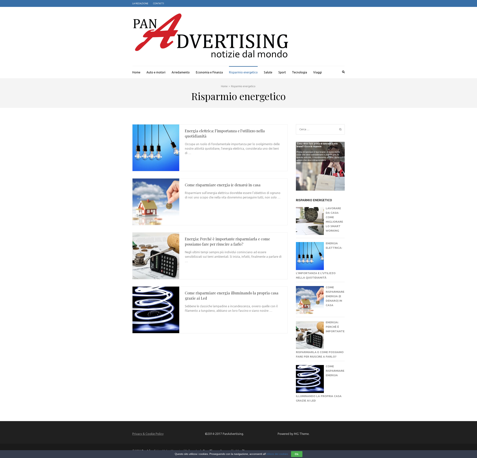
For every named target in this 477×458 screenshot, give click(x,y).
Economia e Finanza (209, 72)
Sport (282, 72)
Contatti (158, 3)
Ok (297, 454)
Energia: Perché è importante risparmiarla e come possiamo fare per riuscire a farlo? (227, 241)
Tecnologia (299, 72)
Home (136, 72)
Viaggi (317, 72)
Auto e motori (155, 72)
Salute (268, 72)
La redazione (140, 3)
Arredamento (181, 72)
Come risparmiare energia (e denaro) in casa (222, 184)
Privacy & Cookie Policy (148, 433)
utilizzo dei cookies (277, 453)
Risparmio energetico (243, 72)
